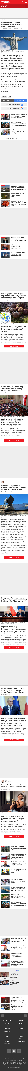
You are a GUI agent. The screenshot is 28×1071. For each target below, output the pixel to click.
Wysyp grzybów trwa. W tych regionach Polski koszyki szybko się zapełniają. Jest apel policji (13, 296)
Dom (21, 1026)
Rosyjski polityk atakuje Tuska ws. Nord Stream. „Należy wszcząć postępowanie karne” (12, 690)
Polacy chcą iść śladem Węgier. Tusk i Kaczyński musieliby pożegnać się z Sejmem (13, 389)
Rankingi (7, 1031)
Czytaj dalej (14, 346)
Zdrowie (7, 1023)
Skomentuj (7, 100)
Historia (21, 1029)
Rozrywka (7, 1029)
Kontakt (21, 1036)
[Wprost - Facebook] (9, 1051)
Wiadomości (4, 96)
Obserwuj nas (13, 104)
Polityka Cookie (7, 1043)
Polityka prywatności (21, 1041)
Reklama (21, 1038)
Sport (21, 1023)
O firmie (7, 1036)
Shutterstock (17, 416)
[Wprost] (1, 20)
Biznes (21, 1020)
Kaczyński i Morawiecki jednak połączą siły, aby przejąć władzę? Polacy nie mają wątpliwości (14, 600)
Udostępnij (22, 100)
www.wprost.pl (11, 1067)
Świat (4, 6)
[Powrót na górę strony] (25, 1015)
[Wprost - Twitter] (14, 1051)
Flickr (23, 622)
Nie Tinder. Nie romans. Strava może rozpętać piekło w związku (13, 786)
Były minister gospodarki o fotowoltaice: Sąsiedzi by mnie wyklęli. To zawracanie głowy (13, 487)
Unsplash (19, 515)
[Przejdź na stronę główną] (0, 2)
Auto (7, 1026)
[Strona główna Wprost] (5, 2)
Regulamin (7, 1041)
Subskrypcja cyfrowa (7, 1038)
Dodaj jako (13, 108)
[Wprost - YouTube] (19, 1051)
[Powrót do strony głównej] (2, 1015)
